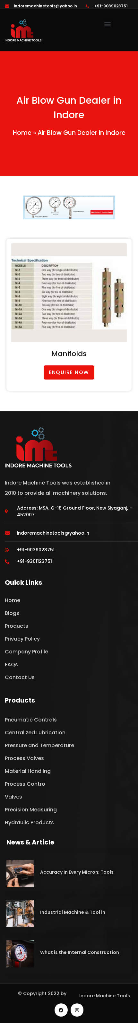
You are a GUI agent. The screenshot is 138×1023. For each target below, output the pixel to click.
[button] (107, 23)
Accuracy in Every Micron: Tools (77, 872)
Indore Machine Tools (104, 995)
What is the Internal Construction (79, 952)
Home (22, 132)
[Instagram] (77, 1010)
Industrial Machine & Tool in (72, 912)
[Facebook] (61, 1010)
